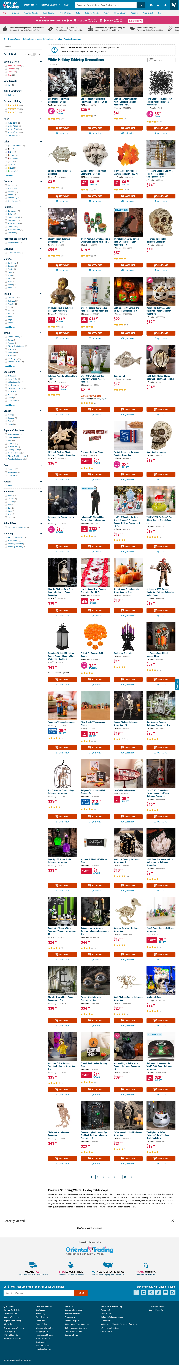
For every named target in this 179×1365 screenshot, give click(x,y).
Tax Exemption (42, 1342)
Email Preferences (43, 1349)
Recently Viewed (14, 1221)
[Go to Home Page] (5, 39)
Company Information (74, 1310)
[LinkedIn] (143, 1292)
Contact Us (40, 1310)
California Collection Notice (112, 1317)
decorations (128, 1194)
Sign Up (80, 1292)
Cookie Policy (106, 1331)
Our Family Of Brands (73, 1331)
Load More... (10, 175)
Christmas (115, 1197)
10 (125, 1177)
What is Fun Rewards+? (13, 1338)
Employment (70, 1317)
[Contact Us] (158, 5)
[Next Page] (131, 1177)
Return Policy (41, 1324)
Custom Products (156, 1310)
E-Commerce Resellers (110, 1328)
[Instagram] (172, 1292)
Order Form (40, 1320)
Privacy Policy (106, 1310)
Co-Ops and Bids (10, 1313)
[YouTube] (165, 1292)
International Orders (44, 1335)
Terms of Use (106, 1313)
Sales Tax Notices (43, 1338)
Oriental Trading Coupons (14, 1328)
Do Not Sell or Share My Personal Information (119, 1324)
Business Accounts (11, 1317)
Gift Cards (8, 1324)
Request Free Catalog (12, 1320)
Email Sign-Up (9, 1331)
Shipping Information (44, 1328)
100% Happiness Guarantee (76, 1328)
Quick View (64, 133)
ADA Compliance (43, 1345)
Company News (71, 1335)
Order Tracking (42, 1317)
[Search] (141, 5)
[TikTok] (158, 1292)
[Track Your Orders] (151, 5)
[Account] (165, 5)
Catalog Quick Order (12, 1310)
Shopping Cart (42, 1331)
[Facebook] (136, 1292)
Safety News (105, 1320)
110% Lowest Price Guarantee (77, 1324)
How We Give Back (72, 1313)
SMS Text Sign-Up (11, 1335)
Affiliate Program (72, 1320)
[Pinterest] (151, 1292)
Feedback (176, 684)
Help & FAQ (40, 1313)
